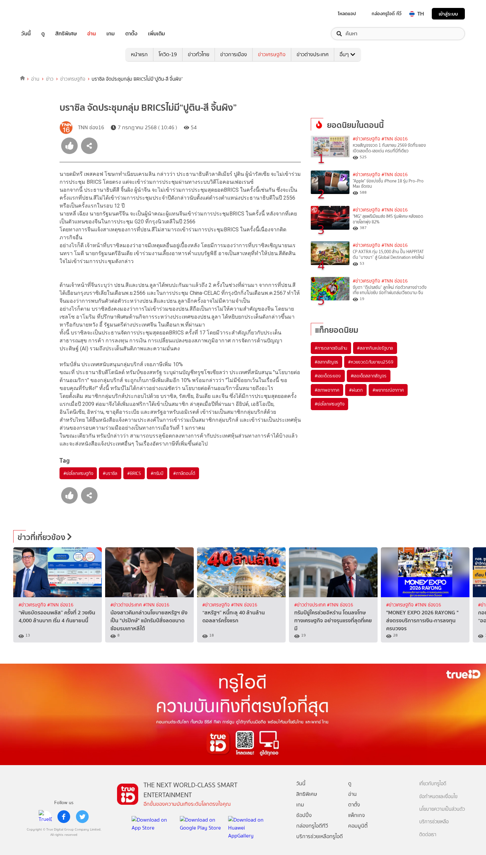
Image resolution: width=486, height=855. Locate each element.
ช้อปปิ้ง (304, 815)
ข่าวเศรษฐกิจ (272, 54)
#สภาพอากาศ (327, 390)
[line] (45, 816)
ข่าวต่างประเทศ (313, 54)
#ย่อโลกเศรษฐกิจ (78, 473)
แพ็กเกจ (356, 815)
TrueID (41, 13)
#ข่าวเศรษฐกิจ (366, 139)
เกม (110, 34)
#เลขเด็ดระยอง (328, 375)
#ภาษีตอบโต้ (184, 473)
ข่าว (50, 79)
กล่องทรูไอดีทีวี (312, 826)
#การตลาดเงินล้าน (331, 348)
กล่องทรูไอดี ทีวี (386, 13)
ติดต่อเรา (427, 834)
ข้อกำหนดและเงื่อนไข (438, 796)
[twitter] (82, 816)
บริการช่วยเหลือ (434, 821)
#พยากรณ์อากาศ (388, 390)
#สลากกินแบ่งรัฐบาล (375, 348)
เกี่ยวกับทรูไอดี (432, 783)
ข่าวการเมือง (233, 54)
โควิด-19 (168, 54)
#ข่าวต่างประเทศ (126, 605)
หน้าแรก (139, 54)
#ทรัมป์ (157, 473)
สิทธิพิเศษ (66, 34)
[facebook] (63, 816)
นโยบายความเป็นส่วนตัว (442, 809)
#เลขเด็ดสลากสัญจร (368, 375)
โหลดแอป (347, 13)
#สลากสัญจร (326, 362)
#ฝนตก (356, 390)
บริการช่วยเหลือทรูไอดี (319, 836)
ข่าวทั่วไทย (198, 54)
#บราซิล (110, 473)
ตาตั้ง (131, 34)
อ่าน (91, 34)
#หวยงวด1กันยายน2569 (370, 362)
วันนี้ (26, 34)
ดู (43, 34)
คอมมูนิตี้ (358, 826)
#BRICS (134, 473)
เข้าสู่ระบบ (448, 14)
